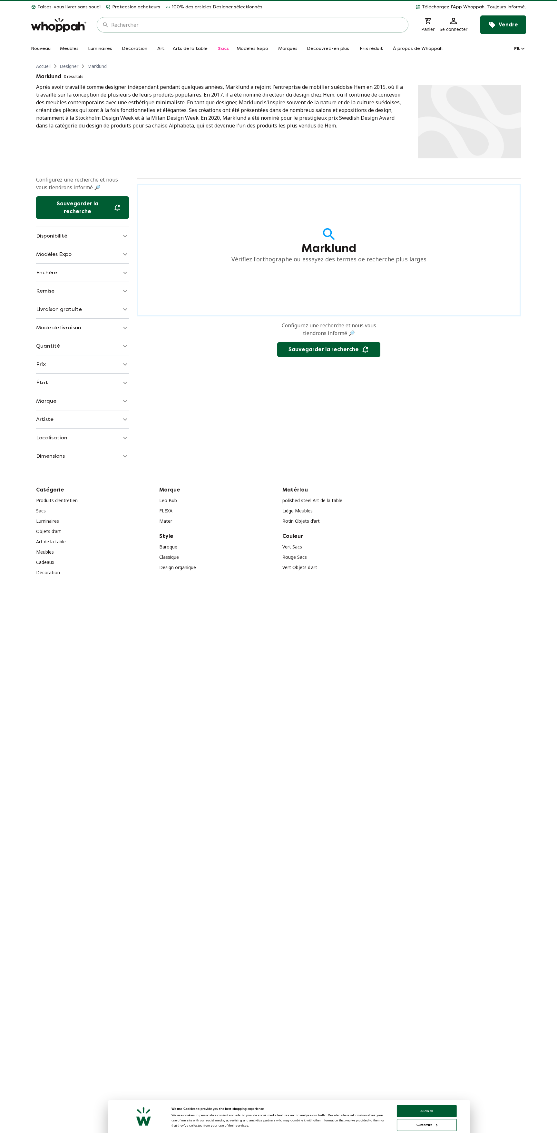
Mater (165, 521)
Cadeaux (45, 562)
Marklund (97, 66)
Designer (69, 66)
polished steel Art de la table (312, 500)
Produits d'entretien (57, 500)
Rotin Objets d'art (301, 521)
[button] (397, 7)
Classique (169, 557)
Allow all (426, 1111)
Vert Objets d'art (299, 567)
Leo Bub (168, 500)
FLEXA (165, 511)
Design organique (177, 567)
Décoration (48, 572)
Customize (424, 1125)
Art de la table (51, 541)
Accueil (43, 66)
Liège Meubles (297, 511)
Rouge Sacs (294, 557)
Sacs (41, 511)
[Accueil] (58, 25)
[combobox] (257, 25)
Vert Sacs (292, 547)
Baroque (168, 547)
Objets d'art (48, 531)
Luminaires (47, 521)
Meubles (45, 552)
